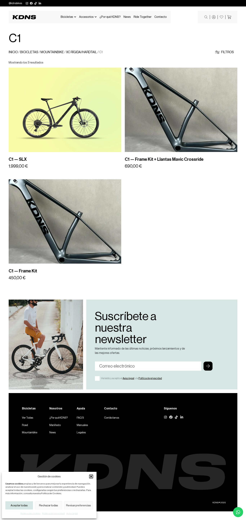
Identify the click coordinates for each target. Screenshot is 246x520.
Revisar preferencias (78, 505)
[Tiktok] (35, 3)
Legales (81, 432)
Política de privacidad (53, 513)
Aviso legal (72, 513)
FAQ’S (80, 417)
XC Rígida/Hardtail (81, 52)
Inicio (13, 52)
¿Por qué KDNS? (58, 417)
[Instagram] (27, 3)
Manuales (82, 425)
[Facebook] (31, 3)
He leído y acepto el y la (131, 378)
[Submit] (208, 366)
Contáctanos (111, 417)
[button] (91, 476)
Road (25, 425)
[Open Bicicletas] (75, 17)
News (52, 432)
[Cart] (229, 17)
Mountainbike (52, 52)
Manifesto (55, 425)
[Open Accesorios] (96, 17)
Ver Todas (27, 417)
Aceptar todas (19, 505)
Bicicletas (29, 52)
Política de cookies (31, 513)
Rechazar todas (48, 505)
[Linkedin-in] (40, 3)
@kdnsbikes (15, 3)
